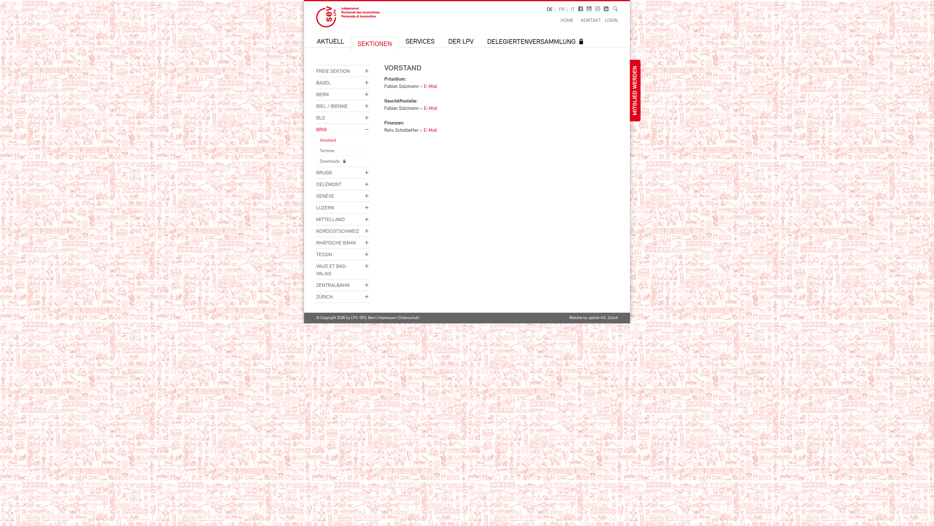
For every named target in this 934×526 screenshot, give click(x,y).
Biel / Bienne (332, 106)
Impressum (387, 318)
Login (611, 20)
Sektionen (375, 44)
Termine (327, 151)
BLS (320, 118)
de (550, 9)
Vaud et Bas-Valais (332, 270)
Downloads (330, 162)
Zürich (324, 297)
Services (420, 41)
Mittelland (330, 219)
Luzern (325, 208)
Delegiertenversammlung (531, 42)
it (573, 9)
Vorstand (328, 141)
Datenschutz (409, 318)
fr (562, 9)
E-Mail (430, 86)
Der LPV (461, 41)
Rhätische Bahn (336, 243)
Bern (322, 94)
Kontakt (591, 20)
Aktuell (330, 41)
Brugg (324, 173)
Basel (323, 83)
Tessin (324, 254)
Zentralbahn (333, 285)
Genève (325, 196)
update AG (597, 318)
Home (567, 20)
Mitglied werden (635, 90)
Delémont (328, 184)
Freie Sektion (333, 71)
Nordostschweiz (337, 231)
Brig (321, 129)
